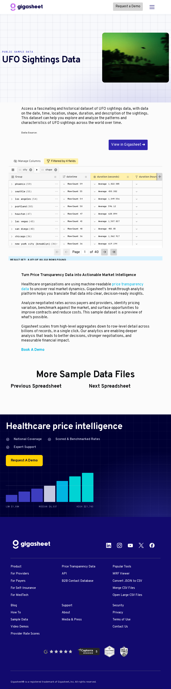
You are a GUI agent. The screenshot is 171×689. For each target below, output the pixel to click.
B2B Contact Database (77, 581)
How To (16, 613)
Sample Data (19, 620)
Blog (14, 606)
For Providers (20, 574)
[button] (152, 7)
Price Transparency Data (78, 567)
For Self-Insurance (23, 588)
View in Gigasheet (128, 144)
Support (67, 606)
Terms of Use (122, 620)
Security (118, 606)
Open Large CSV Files (127, 595)
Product (16, 567)
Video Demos (20, 627)
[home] (27, 7)
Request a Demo (128, 6)
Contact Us (120, 627)
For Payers (18, 581)
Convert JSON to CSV (127, 581)
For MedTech (19, 595)
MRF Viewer (121, 574)
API (64, 574)
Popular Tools (122, 567)
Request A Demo (24, 460)
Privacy (118, 613)
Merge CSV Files (124, 588)
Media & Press (72, 620)
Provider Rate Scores (25, 634)
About (66, 613)
